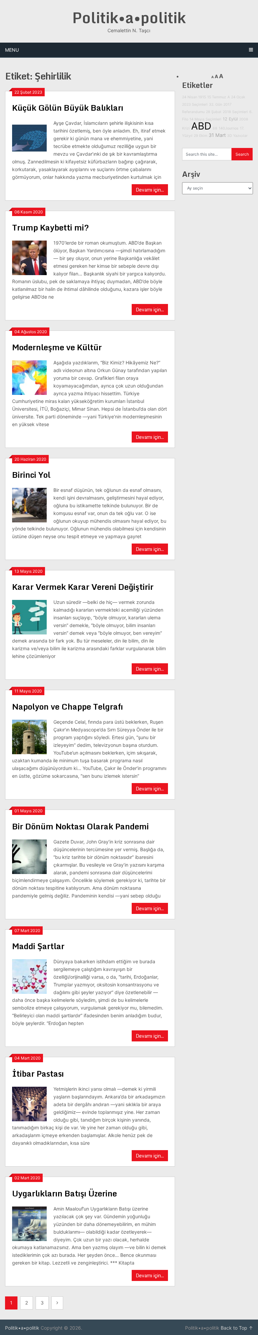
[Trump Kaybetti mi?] (29, 257)
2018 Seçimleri (235, 112)
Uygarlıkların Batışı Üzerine (64, 1193)
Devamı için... (150, 190)
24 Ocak (238, 97)
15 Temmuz (216, 97)
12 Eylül (230, 118)
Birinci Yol (31, 474)
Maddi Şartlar (38, 946)
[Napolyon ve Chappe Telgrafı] (29, 736)
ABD (201, 126)
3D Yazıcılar (237, 136)
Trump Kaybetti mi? (50, 227)
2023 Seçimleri (195, 104)
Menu (12, 50)
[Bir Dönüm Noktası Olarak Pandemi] (29, 856)
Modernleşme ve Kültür (57, 347)
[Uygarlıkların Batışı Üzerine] (29, 1223)
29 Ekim (200, 136)
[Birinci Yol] (29, 504)
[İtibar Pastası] (29, 1103)
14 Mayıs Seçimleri (205, 119)
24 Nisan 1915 (194, 97)
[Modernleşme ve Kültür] (29, 377)
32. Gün (215, 104)
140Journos (229, 128)
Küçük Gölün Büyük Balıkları (67, 107)
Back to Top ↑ (237, 1328)
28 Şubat (213, 112)
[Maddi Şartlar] (29, 976)
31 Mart (217, 135)
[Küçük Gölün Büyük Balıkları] (29, 137)
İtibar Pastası (38, 1073)
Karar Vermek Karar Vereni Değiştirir (83, 586)
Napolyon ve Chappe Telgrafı (67, 706)
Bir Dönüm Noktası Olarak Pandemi (80, 826)
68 (215, 128)
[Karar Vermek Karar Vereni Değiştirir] (29, 616)
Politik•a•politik (129, 17)
